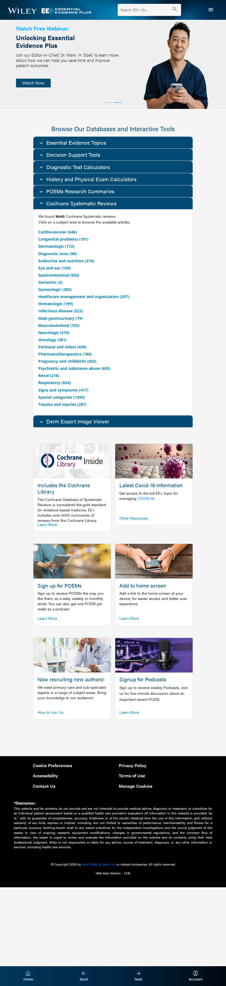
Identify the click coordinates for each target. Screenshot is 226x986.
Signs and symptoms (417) (63, 390)
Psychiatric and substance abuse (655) (74, 368)
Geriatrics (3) (50, 282)
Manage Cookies (135, 786)
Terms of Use (132, 775)
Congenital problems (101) (63, 239)
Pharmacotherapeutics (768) (65, 354)
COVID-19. (146, 498)
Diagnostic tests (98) (57, 253)
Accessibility (45, 775)
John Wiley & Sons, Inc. (99, 864)
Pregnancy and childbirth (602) (67, 361)
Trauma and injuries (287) (62, 404)
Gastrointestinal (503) (58, 275)
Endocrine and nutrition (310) (66, 260)
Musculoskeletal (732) (59, 325)
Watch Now (33, 82)
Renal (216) (48, 375)
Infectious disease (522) (60, 310)
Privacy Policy (132, 765)
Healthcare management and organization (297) (83, 296)
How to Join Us (50, 712)
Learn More (47, 524)
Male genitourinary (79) (60, 318)
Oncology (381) (52, 339)
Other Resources (133, 518)
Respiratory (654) (54, 382)
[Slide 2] (117, 103)
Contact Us (44, 786)
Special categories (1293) (61, 397)
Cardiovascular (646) (57, 232)
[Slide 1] (108, 103)
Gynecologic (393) (55, 289)
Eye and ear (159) (54, 268)
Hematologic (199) (55, 303)
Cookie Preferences (52, 765)
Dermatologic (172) (56, 246)
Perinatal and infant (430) (62, 346)
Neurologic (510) (53, 332)
